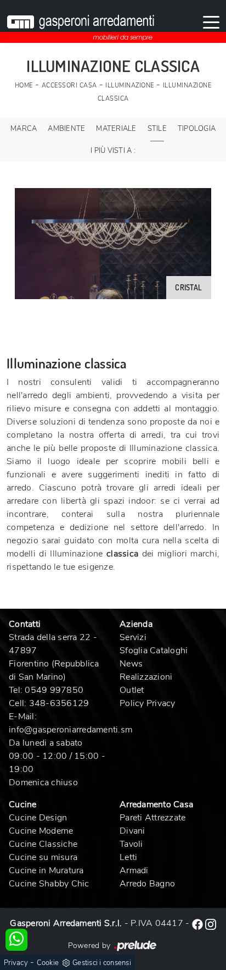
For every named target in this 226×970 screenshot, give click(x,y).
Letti (128, 857)
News (131, 664)
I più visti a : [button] (113, 151)
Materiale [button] (116, 129)
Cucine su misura (43, 857)
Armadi (134, 870)
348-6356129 (59, 703)
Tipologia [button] (197, 129)
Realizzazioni (146, 677)
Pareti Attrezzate (152, 818)
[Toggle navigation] (211, 21)
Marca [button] (23, 129)
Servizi (133, 637)
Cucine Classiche (43, 844)
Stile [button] (157, 129)
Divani (132, 831)
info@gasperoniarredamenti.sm (70, 730)
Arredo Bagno (147, 884)
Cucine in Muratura (46, 870)
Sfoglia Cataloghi (154, 650)
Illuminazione (129, 85)
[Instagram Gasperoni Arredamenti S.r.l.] (210, 923)
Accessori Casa (69, 85)
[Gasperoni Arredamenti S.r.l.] (81, 21)
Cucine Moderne (41, 831)
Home (24, 85)
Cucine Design (38, 818)
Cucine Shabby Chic (49, 884)
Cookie (48, 963)
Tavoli (131, 844)
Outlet (132, 690)
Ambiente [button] (66, 129)
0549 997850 (54, 690)
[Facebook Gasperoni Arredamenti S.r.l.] (198, 923)
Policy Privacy (148, 703)
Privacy (16, 963)
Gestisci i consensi (101, 963)
